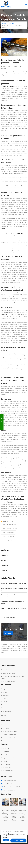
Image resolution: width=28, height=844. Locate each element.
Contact (5, 692)
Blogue (5, 698)
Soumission (8, 633)
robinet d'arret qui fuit (8, 536)
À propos (5, 701)
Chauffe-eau (6, 725)
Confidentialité (7, 711)
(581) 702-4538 (13, 516)
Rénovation (4, 570)
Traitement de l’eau (8, 770)
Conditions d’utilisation (9, 708)
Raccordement (7, 764)
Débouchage (6, 748)
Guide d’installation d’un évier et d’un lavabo (13, 608)
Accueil (4, 23)
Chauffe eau (4, 555)
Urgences (5, 689)
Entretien (11, 23)
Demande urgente (10, 618)
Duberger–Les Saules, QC (9, 681)
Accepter (6, 840)
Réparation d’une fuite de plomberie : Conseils (12, 61)
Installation (4, 565)
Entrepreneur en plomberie (10, 731)
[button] (18, 840)
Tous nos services (7, 705)
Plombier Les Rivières (14, 510)
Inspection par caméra (9, 758)
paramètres (5, 837)
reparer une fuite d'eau (8, 532)
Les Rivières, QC (7, 670)
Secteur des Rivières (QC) (10, 780)
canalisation (4, 314)
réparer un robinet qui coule (10, 528)
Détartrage (6, 751)
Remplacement (7, 767)
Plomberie (5, 741)
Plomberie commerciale (9, 734)
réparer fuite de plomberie (9, 524)
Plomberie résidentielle (9, 738)
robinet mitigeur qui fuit (8, 540)
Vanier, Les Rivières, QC (9, 673)
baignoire (22, 90)
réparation (4, 98)
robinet (16, 90)
